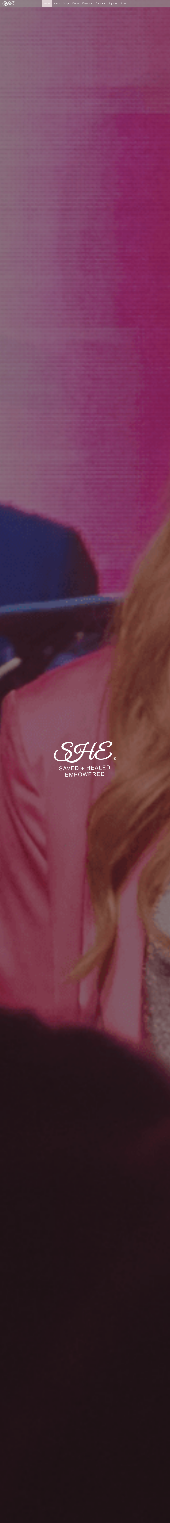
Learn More (19, 1502)
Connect (100, 3)
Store (123, 3)
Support (112, 3)
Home (47, 3)
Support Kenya (71, 3)
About (56, 3)
